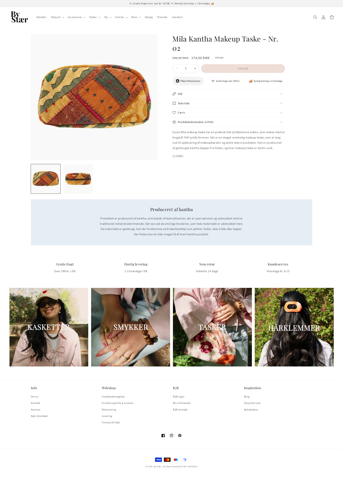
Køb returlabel (39, 416)
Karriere (35, 409)
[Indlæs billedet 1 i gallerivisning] (45, 179)
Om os (34, 396)
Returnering (109, 409)
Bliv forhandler (182, 403)
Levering (107, 416)
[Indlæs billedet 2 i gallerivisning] (78, 179)
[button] (57, 17)
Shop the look (252, 403)
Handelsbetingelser (113, 396)
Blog (247, 396)
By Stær (157, 466)
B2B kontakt (180, 409)
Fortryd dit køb (111, 422)
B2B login (179, 396)
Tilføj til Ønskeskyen (190, 81)
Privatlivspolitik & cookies (117, 403)
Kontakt (35, 403)
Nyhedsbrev (251, 409)
